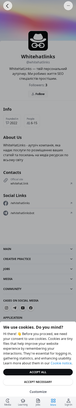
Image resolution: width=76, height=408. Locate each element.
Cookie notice (61, 363)
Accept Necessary (38, 382)
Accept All (38, 372)
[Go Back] (7, 5)
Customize (38, 391)
